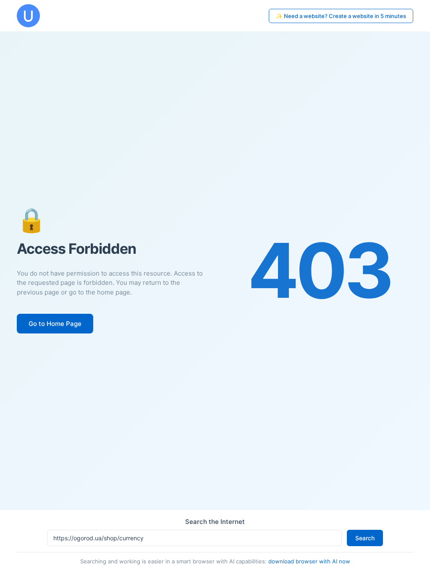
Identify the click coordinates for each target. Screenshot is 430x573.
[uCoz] (28, 15)
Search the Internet (215, 522)
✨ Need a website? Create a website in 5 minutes (341, 16)
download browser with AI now (309, 561)
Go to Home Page (55, 324)
